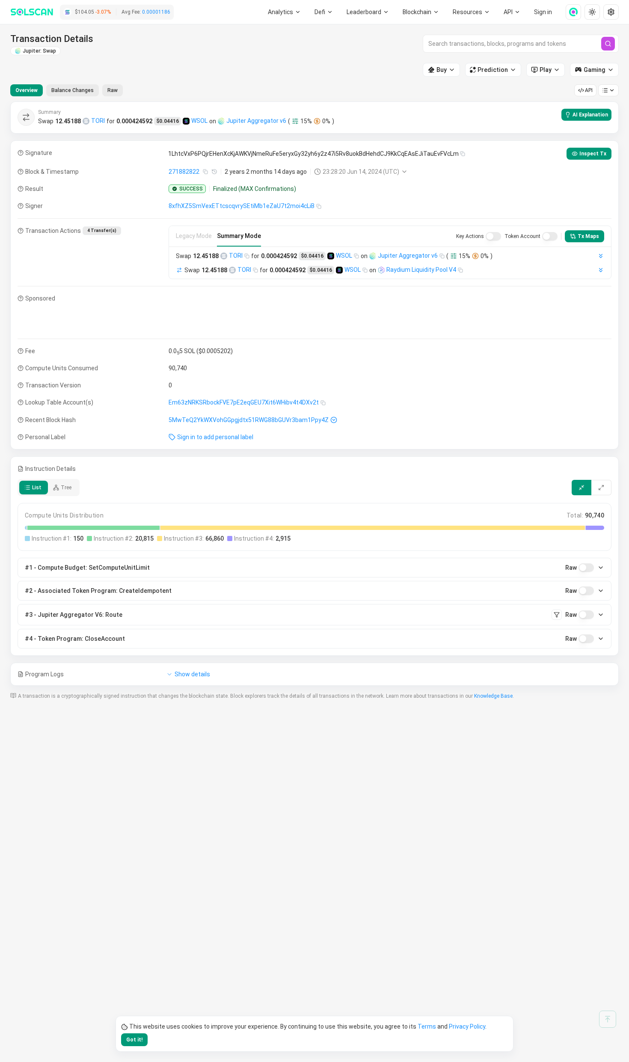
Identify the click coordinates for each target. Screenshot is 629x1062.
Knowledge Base (493, 696)
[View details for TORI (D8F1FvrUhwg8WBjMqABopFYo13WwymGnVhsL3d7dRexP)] (86, 121)
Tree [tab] (66, 488)
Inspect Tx (592, 154)
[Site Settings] (611, 12)
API (589, 90)
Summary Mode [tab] (239, 235)
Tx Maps (588, 236)
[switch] (493, 236)
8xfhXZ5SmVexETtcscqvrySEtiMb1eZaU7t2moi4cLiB (241, 205)
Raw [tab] (112, 90)
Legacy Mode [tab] (194, 235)
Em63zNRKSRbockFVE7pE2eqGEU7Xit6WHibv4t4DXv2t (244, 402)
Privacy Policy (467, 1026)
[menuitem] (284, 12)
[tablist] (66, 90)
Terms (427, 1026)
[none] (570, 12)
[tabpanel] (314, 393)
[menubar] (421, 12)
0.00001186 (156, 12)
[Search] (608, 44)
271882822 (184, 171)
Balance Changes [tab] (72, 90)
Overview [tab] (26, 90)
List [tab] (37, 488)
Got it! (134, 1040)
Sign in (543, 12)
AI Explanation (590, 115)
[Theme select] (592, 12)
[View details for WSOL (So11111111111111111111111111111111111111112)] (186, 121)
